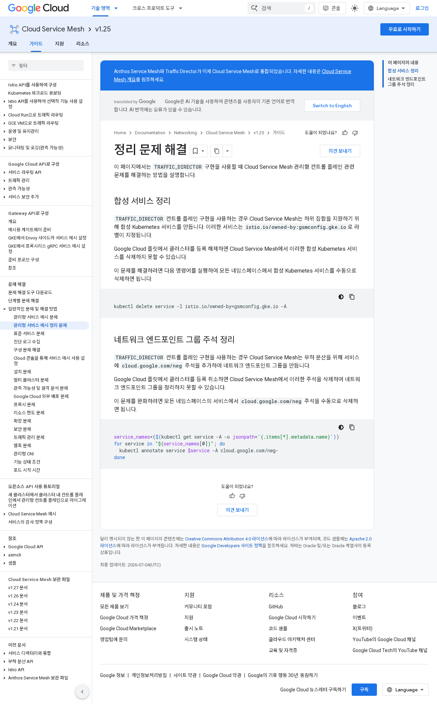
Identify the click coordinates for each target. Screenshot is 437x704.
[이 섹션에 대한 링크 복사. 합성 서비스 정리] (177, 202)
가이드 (36, 44)
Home (120, 132)
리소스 (82, 44)
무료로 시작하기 (405, 29)
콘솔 (336, 8)
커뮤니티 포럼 (198, 606)
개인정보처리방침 (149, 675)
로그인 (422, 8)
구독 (364, 690)
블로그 (359, 606)
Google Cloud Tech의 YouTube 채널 (390, 650)
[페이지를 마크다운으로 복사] (217, 151)
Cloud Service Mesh (53, 29)
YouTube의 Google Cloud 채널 (384, 639)
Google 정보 (112, 675)
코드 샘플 (278, 628)
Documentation (150, 132)
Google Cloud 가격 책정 (124, 617)
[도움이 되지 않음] (355, 133)
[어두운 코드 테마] (341, 296)
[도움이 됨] (345, 133)
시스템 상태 (196, 639)
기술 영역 (100, 8)
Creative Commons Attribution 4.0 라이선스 (226, 538)
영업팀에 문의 (114, 639)
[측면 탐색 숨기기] (82, 692)
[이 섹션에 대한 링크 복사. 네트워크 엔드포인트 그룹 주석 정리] (242, 340)
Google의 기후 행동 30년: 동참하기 (283, 675)
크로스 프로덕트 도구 (153, 8)
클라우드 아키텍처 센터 (292, 639)
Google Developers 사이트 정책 (231, 545)
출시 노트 (193, 628)
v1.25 (103, 29)
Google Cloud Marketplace (128, 628)
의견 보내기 (340, 151)
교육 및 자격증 (283, 650)
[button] (44, 104)
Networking (185, 132)
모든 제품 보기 (114, 606)
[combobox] (282, 8)
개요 (12, 44)
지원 (59, 44)
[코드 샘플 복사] (352, 296)
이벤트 (359, 617)
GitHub (276, 606)
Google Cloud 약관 (222, 675)
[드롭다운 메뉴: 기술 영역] (118, 8)
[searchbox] (46, 65)
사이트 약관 (185, 675)
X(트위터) (362, 628)
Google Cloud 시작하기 (292, 617)
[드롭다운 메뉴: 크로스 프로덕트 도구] (182, 8)
